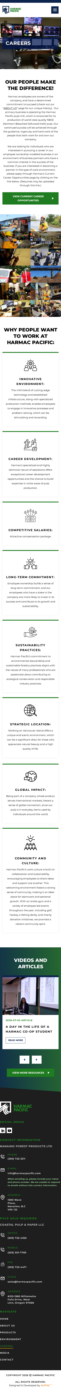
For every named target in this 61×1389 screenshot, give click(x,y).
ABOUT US (10, 108)
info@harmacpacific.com (24, 1173)
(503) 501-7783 (17, 1252)
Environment (10, 1339)
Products (8, 1332)
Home (4, 1319)
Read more (15, 1040)
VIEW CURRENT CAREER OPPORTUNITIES (28, 198)
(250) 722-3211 (16, 1158)
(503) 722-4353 (17, 1237)
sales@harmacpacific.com (25, 1281)
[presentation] (24, 1060)
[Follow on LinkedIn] (2, 1130)
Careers (6, 1346)
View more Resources (28, 1072)
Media (4, 1353)
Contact (7, 1360)
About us (7, 1325)
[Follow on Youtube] (9, 1130)
